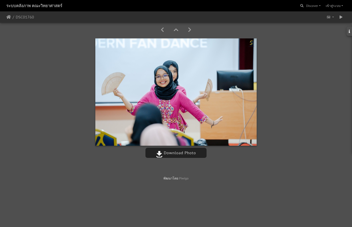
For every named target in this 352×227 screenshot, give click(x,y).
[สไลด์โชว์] (341, 17)
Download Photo (179, 152)
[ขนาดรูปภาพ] (330, 17)
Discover (312, 6)
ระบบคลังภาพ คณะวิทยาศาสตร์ (34, 5)
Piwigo (184, 178)
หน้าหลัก (8, 17)
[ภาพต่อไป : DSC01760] (189, 29)
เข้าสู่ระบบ (333, 6)
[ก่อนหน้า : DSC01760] (162, 29)
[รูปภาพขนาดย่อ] (176, 29)
